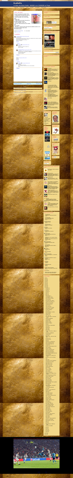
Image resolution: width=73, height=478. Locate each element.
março (47, 429)
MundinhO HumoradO (48, 264)
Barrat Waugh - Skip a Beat (49, 403)
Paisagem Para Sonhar (48, 398)
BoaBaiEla (18, 3)
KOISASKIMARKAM (48, 241)
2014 (45, 285)
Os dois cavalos (49, 68)
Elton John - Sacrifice (48, 321)
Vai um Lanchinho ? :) (48, 295)
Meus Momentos (37, 7)
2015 (45, 284)
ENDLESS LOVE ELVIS (48, 253)
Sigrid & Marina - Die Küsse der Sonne (51, 395)
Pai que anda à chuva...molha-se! (50, 300)
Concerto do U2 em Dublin (49, 425)
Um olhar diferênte (47, 249)
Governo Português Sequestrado (50, 387)
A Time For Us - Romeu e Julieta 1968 (50, 418)
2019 (45, 280)
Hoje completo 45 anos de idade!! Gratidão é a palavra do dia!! (50, 246)
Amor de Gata (47, 326)
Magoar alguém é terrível (49, 362)
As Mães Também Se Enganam (50, 404)
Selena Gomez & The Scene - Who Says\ (53, 206)
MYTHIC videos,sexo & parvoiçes (49, 267)
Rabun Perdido (48, 329)
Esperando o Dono (48, 320)
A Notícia (49, 202)
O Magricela (49, 89)
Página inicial (29, 83)
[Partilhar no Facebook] (28, 30)
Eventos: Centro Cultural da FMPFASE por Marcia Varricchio (50, 234)
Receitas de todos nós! (48, 221)
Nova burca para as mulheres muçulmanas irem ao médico (53, 169)
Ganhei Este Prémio (50, 173)
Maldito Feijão (47, 391)
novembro (47, 289)
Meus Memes (31, 7)
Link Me (27, 7)
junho (47, 294)
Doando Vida (46, 230)
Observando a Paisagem (49, 380)
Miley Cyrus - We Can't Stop (49, 302)
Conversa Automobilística (49, 414)
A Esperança (46, 262)
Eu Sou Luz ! (47, 422)
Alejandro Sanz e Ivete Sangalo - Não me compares (51, 373)
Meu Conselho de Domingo (49, 392)
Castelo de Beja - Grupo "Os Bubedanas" (51, 360)
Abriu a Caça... (48, 359)
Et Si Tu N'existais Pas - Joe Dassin (50, 311)
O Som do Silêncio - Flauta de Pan (50, 406)
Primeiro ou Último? (48, 390)
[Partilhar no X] (27, 30)
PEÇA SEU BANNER (48, 251)
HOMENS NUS (50, 185)
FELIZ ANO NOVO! (50, 76)
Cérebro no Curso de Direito (48, 228)
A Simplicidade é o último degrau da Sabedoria (50, 215)
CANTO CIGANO (47, 233)
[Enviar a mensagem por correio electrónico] (24, 30)
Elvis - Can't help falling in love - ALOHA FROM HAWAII (51, 255)
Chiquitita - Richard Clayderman (50, 399)
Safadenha (46, 265)
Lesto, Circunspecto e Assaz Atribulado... (53, 181)
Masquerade (46, 261)
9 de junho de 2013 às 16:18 (25, 44)
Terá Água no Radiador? (49, 309)
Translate (50, 28)
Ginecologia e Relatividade (49, 303)
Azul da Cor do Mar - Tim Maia (50, 307)
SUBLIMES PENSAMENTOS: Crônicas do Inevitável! (50, 258)
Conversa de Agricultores (49, 411)
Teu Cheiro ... (49, 106)
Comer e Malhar (50, 97)
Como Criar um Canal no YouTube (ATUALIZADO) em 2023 (49, 218)
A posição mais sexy (50, 177)
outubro (47, 290)
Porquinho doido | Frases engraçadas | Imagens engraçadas (51, 237)
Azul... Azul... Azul (48, 315)
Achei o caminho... (48, 370)
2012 (45, 433)
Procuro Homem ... (48, 412)
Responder (17, 41)
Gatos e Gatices (48, 310)
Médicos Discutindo (48, 313)
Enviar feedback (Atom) (29, 86)
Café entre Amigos (47, 244)
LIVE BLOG (46, 248)
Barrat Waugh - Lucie (48, 410)
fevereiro (47, 430)
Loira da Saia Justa (48, 299)
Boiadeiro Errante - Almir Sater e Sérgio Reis (51, 336)
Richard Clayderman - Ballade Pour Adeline (50, 424)
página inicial (16, 7)
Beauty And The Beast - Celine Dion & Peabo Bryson (51, 385)
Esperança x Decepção (48, 348)
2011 (45, 434)
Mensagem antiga (38, 83)
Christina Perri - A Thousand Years (50, 341)
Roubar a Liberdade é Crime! (49, 405)
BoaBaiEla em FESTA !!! (51, 93)
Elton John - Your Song (49, 365)
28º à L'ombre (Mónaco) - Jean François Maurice (51, 317)
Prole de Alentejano (48, 378)
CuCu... (47, 358)
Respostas (18, 43)
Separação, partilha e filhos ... (49, 366)
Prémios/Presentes (22, 7)
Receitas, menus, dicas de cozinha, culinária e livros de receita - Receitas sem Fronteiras (51, 272)
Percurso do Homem (48, 354)
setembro (47, 291)
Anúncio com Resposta (48, 369)
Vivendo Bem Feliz (47, 214)
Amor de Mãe (47, 388)
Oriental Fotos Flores (47, 224)
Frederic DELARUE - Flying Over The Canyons (51, 355)
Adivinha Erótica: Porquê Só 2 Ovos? (52, 194)
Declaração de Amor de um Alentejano (51, 357)
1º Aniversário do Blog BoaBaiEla (52, 85)
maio (46, 427)
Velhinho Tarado (48, 407)
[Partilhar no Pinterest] (29, 30)
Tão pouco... (47, 324)
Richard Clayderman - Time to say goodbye (51, 381)
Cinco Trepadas (48, 400)
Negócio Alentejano (48, 347)
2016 (45, 283)
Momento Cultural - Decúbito (49, 376)
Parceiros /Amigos (43, 7)
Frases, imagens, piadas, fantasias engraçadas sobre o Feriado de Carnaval (51, 239)
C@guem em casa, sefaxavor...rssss (50, 301)
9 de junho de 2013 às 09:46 (25, 36)
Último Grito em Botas (51, 72)
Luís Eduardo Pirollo (19, 36)
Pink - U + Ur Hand (48, 368)
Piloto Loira (47, 421)
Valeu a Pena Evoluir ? (48, 306)
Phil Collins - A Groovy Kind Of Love (50, 389)
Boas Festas (47, 198)
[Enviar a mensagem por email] (26, 30)
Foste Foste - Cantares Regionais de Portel (51, 346)
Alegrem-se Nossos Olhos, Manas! (50, 349)
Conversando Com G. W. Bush (50, 361)
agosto (47, 292)
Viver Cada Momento (48, 402)
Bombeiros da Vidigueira (49, 322)
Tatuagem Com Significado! (49, 318)
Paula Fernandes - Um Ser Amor (50, 420)
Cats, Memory (49, 81)
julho (46, 293)
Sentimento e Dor (48, 314)
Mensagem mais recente (18, 83)
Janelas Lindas (47, 335)
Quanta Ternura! (48, 367)
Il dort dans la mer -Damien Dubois (50, 325)
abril (46, 428)
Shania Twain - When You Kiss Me (50, 413)
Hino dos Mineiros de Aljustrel (50, 298)
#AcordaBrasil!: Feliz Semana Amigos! (49, 242)
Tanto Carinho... (48, 415)
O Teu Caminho (48, 384)
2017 (45, 282)
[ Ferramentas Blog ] (47, 217)
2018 (45, 281)
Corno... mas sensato (48, 396)
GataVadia (19, 44)
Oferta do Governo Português (49, 419)
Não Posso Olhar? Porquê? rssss (50, 343)
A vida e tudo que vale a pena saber (49, 231)
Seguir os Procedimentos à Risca (50, 342)
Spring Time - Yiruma (48, 377)
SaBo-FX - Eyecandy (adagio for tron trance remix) (51, 268)
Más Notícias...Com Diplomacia (50, 332)
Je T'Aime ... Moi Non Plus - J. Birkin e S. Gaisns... (51, 331)
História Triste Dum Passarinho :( (50, 351)
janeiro (47, 431)
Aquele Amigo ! (48, 328)
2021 (45, 277)
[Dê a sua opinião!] (27, 30)
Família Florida (48, 327)
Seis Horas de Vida (48, 338)
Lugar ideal (47, 340)
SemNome (57, 140)
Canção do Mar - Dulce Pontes (49, 350)
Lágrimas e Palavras (48, 397)
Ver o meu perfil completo (46, 123)
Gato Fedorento (47, 270)
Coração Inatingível (48, 319)
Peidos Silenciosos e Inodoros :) (50, 308)
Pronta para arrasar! (48, 339)
